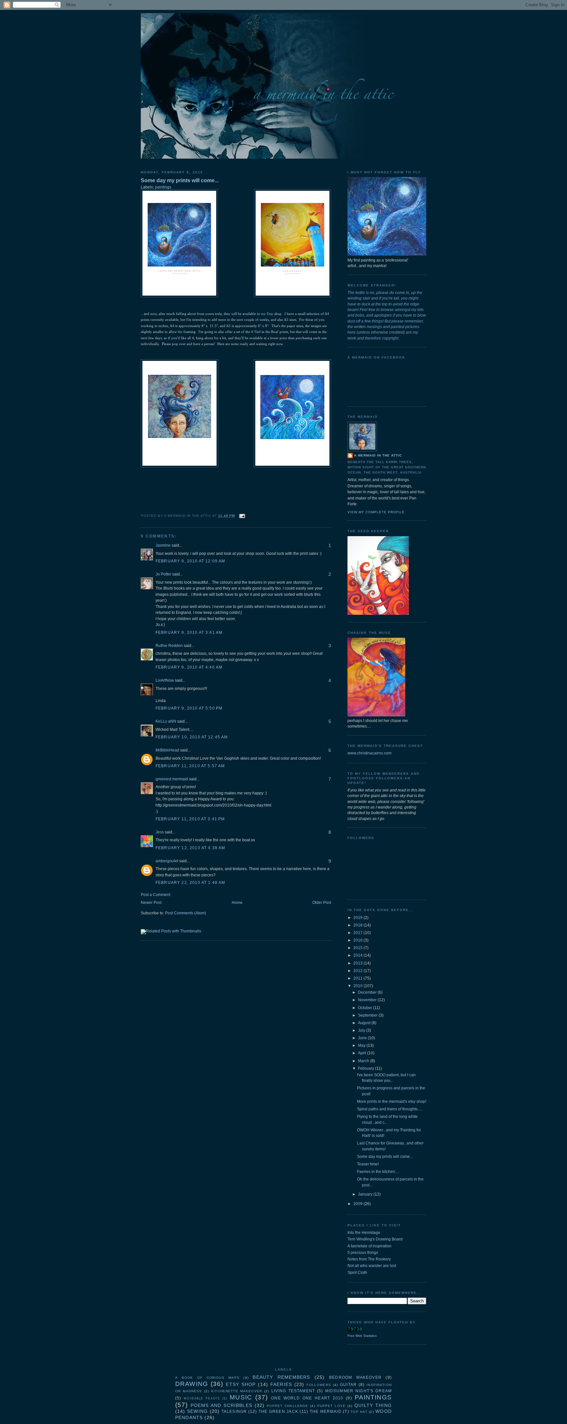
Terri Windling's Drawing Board (375, 1239)
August (364, 1023)
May (362, 1045)
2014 (358, 955)
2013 (358, 963)
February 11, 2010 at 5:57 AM (190, 766)
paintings (163, 187)
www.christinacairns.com (369, 753)
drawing (191, 1383)
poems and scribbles (221, 1405)
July (362, 1030)
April (362, 1053)
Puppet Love (331, 1406)
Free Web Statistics (362, 1335)
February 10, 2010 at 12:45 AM (192, 737)
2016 (358, 940)
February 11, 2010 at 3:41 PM (190, 819)
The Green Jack (278, 1412)
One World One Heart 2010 (307, 1398)
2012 (358, 971)
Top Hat (358, 1412)
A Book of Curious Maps (207, 1377)
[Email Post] (241, 515)
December (368, 992)
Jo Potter (163, 574)
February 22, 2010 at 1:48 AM (190, 883)
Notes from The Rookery (369, 1259)
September (368, 1015)
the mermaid (326, 1412)
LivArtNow (165, 680)
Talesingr (234, 1412)
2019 (358, 918)
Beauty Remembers (281, 1377)
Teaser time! (368, 1164)
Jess (160, 832)
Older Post (321, 903)
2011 (358, 978)
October (365, 1008)
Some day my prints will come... (180, 180)
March (364, 1061)
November (368, 1000)
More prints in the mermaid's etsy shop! (391, 1101)
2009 (358, 1204)
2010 (358, 986)
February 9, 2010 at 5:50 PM (189, 708)
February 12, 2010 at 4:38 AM (190, 848)
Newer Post (151, 903)
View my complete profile (376, 512)
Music (241, 1397)
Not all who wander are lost (371, 1266)
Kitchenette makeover (236, 1391)
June (363, 1038)
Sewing (197, 1411)
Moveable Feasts (202, 1398)
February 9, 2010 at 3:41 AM (189, 632)
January (365, 1194)
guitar (348, 1385)
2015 (358, 948)
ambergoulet (167, 861)
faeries (281, 1384)
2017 (358, 933)
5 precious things (362, 1253)
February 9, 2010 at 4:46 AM (189, 667)
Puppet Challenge (287, 1406)
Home (237, 903)
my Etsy (267, 314)
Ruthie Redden (169, 646)
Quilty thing (373, 1405)
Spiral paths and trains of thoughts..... (390, 1109)
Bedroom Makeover (355, 1377)
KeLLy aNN (166, 721)
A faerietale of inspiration (369, 1246)
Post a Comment (155, 895)
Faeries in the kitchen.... (378, 1172)
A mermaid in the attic (378, 455)
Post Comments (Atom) (185, 913)
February (366, 1068)
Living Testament (293, 1391)
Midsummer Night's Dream (358, 1391)
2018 (358, 925)
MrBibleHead (167, 750)
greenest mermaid (172, 779)
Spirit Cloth (357, 1273)
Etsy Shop (241, 1384)
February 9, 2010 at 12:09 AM (190, 561)
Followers (318, 1385)
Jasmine (163, 545)
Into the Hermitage (363, 1233)
